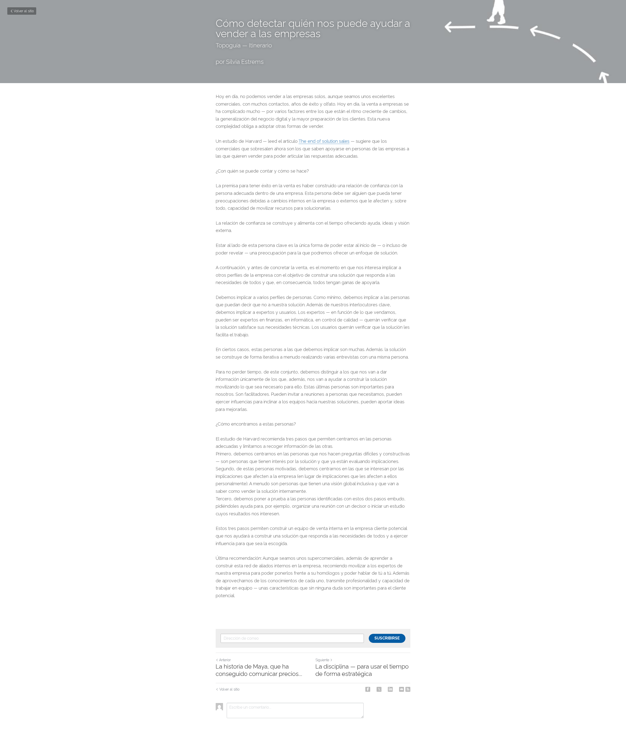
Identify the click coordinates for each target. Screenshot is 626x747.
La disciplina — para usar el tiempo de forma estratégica (362, 670)
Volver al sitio (24, 11)
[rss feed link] (407, 689)
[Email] (401, 689)
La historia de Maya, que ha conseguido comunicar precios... (259, 670)
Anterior (225, 660)
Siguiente (322, 660)
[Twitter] (379, 689)
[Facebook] (367, 689)
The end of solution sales (324, 141)
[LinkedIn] (390, 689)
